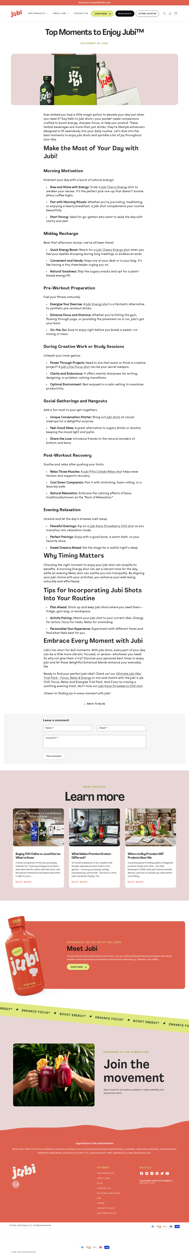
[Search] (164, 13)
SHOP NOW (101, 14)
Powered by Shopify (28, 1252)
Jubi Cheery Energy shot (113, 250)
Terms (100, 1203)
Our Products (105, 1173)
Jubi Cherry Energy (114, 187)
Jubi (18, 1252)
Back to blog (96, 704)
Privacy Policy (106, 1208)
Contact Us (104, 1188)
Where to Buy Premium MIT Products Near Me (146, 856)
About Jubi (103, 1178)
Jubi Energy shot (97, 304)
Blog (100, 1183)
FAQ (99, 1198)
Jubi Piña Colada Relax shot (102, 471)
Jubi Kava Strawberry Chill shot (112, 526)
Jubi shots (113, 417)
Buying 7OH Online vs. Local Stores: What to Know (38, 856)
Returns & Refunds (108, 1193)
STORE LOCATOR (147, 14)
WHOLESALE (125, 14)
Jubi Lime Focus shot (75, 367)
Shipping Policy (106, 1213)
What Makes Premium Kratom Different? (91, 856)
